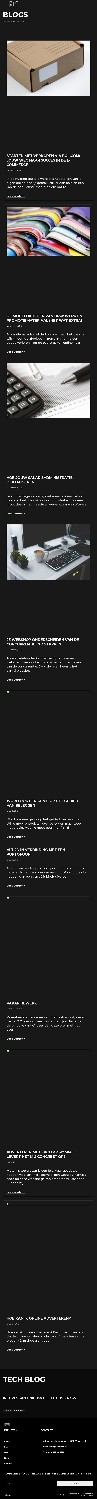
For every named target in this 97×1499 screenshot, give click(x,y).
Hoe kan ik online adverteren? (39, 1318)
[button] (92, 4)
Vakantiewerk (22, 1003)
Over (6, 1452)
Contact (8, 1463)
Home (7, 1441)
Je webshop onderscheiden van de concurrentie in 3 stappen (43, 642)
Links (6, 1458)
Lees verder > (16, 196)
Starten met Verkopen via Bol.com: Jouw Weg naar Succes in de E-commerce (43, 160)
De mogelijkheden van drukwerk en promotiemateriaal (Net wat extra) (44, 318)
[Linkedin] (23, 1494)
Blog (6, 1447)
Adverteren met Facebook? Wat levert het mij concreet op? (40, 1154)
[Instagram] (19, 1494)
